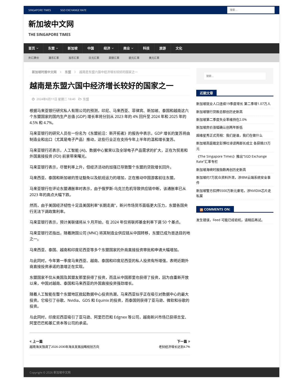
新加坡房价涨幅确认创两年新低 (219, 127)
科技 (146, 48)
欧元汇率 (134, 58)
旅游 (162, 48)
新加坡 (73, 48)
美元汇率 (154, 58)
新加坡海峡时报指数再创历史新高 (221, 169)
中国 (90, 48)
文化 (179, 48)
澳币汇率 (54, 58)
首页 (31, 48)
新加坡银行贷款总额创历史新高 (219, 111)
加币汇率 (74, 58)
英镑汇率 (114, 58)
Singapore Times (39, 10)
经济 (107, 48)
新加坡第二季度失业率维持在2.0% (221, 119)
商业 (126, 48)
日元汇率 (94, 58)
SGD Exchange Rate (73, 10)
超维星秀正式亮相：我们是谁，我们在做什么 (229, 135)
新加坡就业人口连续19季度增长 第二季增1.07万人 (233, 103)
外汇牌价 (33, 58)
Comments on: (217, 209)
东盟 (51, 48)
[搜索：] (251, 9)
